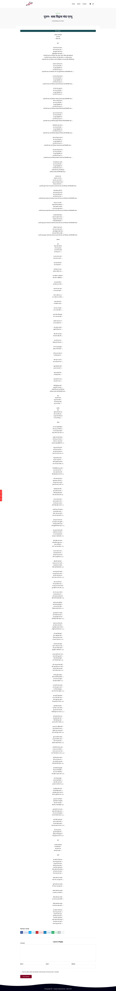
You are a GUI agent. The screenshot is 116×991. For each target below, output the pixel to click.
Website (73, 963)
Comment (22, 943)
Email (47, 963)
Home (73, 4)
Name (21, 963)
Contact (84, 4)
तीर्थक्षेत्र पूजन (58, 13)
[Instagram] (93, 4)
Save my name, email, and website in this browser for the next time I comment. (40, 972)
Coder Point (69, 989)
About (78, 4)
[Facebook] (90, 4)
